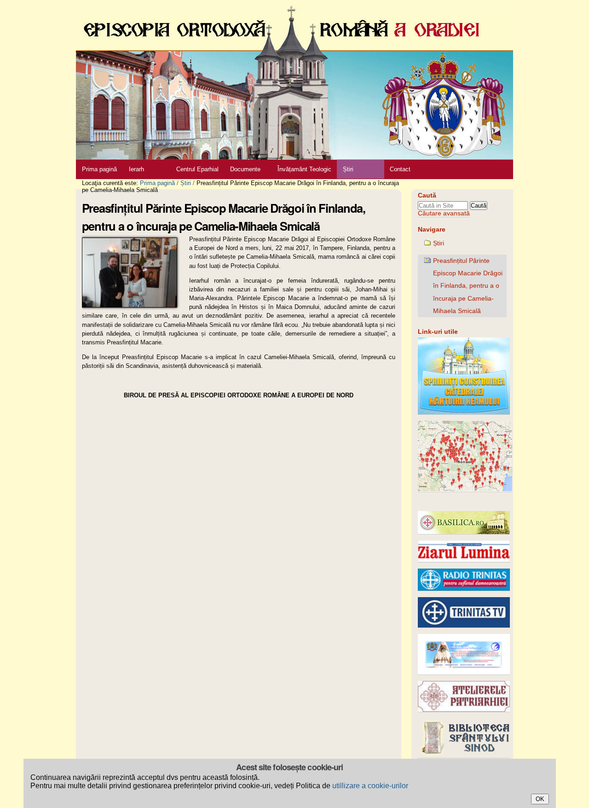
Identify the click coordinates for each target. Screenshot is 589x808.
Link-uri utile (438, 331)
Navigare (431, 229)
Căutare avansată (444, 213)
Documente (245, 169)
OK (540, 799)
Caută (427, 195)
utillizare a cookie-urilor (370, 786)
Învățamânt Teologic (304, 169)
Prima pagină (99, 169)
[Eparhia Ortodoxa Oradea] (294, 80)
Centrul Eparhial (197, 169)
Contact (400, 169)
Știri (348, 169)
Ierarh (136, 169)
